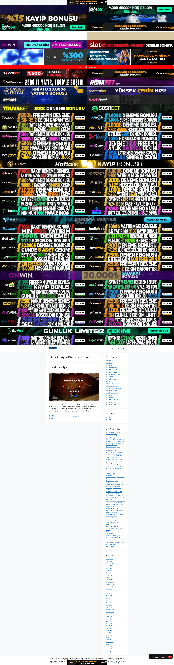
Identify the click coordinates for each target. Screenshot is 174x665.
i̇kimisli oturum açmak (120, 477)
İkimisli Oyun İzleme (111, 372)
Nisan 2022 (109, 646)
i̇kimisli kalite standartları (110, 466)
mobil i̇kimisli (109, 504)
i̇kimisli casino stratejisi (110, 455)
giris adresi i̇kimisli (112, 436)
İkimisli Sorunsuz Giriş (112, 370)
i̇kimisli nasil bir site (110, 475)
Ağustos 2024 (110, 582)
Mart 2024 (109, 593)
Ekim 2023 (109, 605)
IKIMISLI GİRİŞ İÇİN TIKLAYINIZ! (87, 67)
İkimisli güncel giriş (110, 528)
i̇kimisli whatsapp (118, 495)
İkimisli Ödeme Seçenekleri (113, 388)
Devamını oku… (87, 411)
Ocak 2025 (109, 570)
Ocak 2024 (109, 598)
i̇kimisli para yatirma (112, 479)
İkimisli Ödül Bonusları (112, 379)
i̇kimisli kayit (118, 466)
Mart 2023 (109, 621)
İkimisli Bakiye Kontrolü (112, 390)
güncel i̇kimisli (120, 439)
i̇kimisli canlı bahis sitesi (111, 450)
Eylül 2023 (109, 607)
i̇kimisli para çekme (112, 481)
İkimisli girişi (109, 524)
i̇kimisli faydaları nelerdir (111, 457)
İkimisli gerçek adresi (120, 517)
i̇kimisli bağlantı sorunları (117, 443)
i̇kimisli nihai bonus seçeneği (111, 477)
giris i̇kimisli (117, 438)
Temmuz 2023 (110, 612)
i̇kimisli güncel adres (119, 461)
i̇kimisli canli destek (111, 445)
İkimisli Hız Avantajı (111, 402)
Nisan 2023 (109, 619)
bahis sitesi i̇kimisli (110, 432)
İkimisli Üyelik (120, 542)
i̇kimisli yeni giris (77, 416)
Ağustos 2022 (110, 637)
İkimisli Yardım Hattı (111, 404)
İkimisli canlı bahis (119, 510)
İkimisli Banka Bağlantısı (112, 397)
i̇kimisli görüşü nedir (118, 459)
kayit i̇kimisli (119, 502)
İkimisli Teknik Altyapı (112, 386)
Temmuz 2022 (110, 639)
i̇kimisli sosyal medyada (116, 486)
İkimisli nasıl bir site (110, 533)
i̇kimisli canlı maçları (119, 452)
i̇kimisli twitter (116, 493)
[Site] (43, 117)
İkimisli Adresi (110, 360)
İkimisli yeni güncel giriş (111, 542)
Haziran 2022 (109, 642)
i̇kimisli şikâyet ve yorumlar (110, 502)
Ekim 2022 (109, 632)
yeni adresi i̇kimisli (118, 504)
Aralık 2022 (109, 628)
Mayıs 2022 (109, 644)
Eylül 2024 (109, 579)
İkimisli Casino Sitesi (110, 517)
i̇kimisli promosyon (110, 482)
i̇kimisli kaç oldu (110, 468)
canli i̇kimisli (118, 432)
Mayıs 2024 (109, 589)
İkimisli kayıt (108, 530)
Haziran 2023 (109, 614)
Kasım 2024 (109, 575)
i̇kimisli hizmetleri (109, 465)
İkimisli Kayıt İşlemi (59, 367)
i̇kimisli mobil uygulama (111, 473)
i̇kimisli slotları (108, 486)
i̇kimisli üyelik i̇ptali (121, 501)
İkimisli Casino (120, 514)
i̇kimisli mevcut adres (110, 471)
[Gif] (87, 164)
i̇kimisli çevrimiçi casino (111, 501)
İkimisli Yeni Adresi (110, 539)
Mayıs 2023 (109, 616)
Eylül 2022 (109, 635)
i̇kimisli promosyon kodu (111, 484)
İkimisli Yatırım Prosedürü (113, 374)
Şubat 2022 (109, 651)
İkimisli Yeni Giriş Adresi (111, 540)
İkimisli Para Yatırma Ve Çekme (114, 535)
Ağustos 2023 (110, 609)
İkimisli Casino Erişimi (112, 400)
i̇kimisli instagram (119, 465)
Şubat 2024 (109, 596)
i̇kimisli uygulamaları (109, 495)
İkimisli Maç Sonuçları (112, 393)
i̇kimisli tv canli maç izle (114, 492)
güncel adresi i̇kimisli (111, 439)
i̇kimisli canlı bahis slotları (110, 452)
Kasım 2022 (109, 630)
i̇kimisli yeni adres (120, 497)
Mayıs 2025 (109, 566)
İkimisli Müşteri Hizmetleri (113, 531)
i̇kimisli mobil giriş (119, 471)
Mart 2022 (109, 649)
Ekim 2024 (109, 577)
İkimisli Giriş (121, 348)
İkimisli (113, 348)
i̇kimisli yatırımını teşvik (110, 497)
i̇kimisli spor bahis (109, 488)
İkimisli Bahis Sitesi (112, 508)
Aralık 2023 (109, 600)
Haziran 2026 (109, 559)
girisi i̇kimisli (110, 438)
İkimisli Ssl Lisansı (111, 365)
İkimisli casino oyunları (111, 516)
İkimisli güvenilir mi (119, 528)
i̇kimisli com (118, 456)
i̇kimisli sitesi (120, 484)
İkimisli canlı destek (111, 514)
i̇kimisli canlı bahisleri (119, 448)
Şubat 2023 (109, 623)
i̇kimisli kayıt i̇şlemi (55, 416)
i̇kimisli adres (121, 441)
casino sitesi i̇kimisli (111, 434)
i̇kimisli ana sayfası (109, 443)
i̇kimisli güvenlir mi (112, 463)
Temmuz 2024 (110, 584)
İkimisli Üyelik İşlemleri (111, 544)
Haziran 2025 (109, 563)
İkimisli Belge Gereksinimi (113, 367)
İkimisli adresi (114, 506)
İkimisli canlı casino (111, 512)
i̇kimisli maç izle (118, 468)
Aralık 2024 (109, 572)
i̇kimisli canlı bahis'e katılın (110, 448)
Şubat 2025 (109, 568)
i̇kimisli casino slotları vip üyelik (117, 454)
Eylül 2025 (109, 561)
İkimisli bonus (110, 510)
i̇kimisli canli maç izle (113, 447)
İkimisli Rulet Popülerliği (112, 376)
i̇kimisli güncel (109, 461)
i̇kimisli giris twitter (110, 459)
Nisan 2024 (109, 591)
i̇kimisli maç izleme (111, 470)
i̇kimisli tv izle (109, 493)
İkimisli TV (120, 537)
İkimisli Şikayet (110, 546)
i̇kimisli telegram (117, 488)
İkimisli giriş (111, 520)
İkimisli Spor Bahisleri (111, 537)
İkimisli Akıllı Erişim (111, 395)
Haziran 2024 (109, 586)
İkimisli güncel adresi (112, 526)
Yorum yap (53, 418)
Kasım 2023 (109, 602)
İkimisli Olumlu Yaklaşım (112, 383)
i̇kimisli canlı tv (108, 454)
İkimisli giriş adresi (112, 522)
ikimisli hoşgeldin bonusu (111, 441)
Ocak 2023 (109, 626)
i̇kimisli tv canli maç (110, 489)
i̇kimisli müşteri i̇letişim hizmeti (66, 416)
